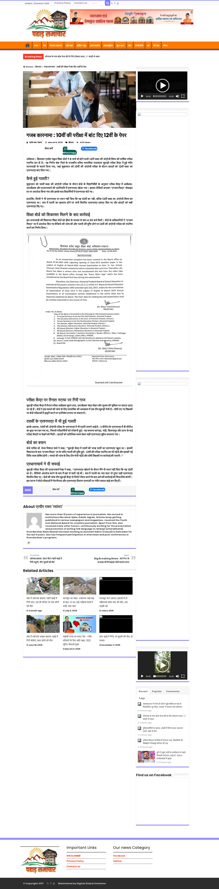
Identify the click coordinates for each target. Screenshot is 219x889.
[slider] (159, 96)
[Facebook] (115, 3)
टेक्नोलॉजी (139, 45)
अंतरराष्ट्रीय (95, 45)
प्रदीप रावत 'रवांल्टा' (35, 142)
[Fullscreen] (183, 96)
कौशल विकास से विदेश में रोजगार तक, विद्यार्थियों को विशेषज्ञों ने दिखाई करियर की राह (163, 742)
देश (44, 45)
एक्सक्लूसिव (108, 45)
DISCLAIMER (74, 855)
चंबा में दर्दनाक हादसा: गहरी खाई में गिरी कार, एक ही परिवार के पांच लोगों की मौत (43, 602)
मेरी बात (156, 45)
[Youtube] (118, 3)
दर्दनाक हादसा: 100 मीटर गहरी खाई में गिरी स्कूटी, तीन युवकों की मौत (46, 559)
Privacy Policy (62, 3)
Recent (143, 691)
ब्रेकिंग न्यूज (81, 45)
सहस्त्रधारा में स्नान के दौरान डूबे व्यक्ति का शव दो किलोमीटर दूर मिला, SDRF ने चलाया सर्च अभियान (162, 705)
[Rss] (112, 3)
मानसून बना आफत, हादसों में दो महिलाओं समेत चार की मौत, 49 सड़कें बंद (113, 602)
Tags (142, 698)
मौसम (165, 45)
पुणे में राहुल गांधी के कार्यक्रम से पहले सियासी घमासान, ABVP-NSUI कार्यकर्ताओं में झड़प (171, 755)
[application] (162, 85)
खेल (129, 45)
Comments (173, 691)
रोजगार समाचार (56, 45)
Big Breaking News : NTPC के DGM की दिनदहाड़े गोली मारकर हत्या (111, 559)
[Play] (142, 96)
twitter (117, 861)
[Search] (107, 3)
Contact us (80, 3)
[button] (162, 85)
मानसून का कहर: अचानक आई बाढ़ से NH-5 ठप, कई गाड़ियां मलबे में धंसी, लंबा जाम (78, 602)
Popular (157, 691)
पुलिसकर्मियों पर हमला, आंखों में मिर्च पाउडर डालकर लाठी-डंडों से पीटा (163, 729)
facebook (90, 148)
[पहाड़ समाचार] (48, 23)
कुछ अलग (120, 45)
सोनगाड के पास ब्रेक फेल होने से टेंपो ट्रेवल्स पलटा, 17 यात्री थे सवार (72, 56)
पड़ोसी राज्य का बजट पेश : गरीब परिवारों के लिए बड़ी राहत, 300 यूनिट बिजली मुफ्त (77, 640)
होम (27, 45)
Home (29, 66)
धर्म (148, 45)
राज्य (36, 45)
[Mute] (177, 96)
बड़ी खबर (69, 45)
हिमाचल (38, 66)
